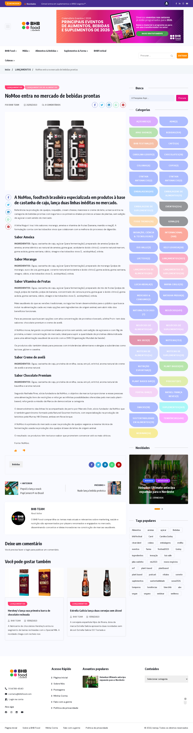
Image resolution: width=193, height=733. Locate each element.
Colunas (9, 60)
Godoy (178, 549)
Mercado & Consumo (143, 297)
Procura (182, 98)
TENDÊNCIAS (174, 418)
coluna (150, 542)
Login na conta (15, 699)
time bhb (168, 587)
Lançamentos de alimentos (144, 271)
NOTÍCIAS (174, 340)
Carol (151, 536)
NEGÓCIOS (173, 310)
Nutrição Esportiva (143, 368)
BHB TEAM (16, 620)
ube (179, 587)
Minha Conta (61, 695)
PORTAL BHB (143, 392)
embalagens (165, 542)
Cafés (174, 143)
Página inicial (61, 677)
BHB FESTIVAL (144, 143)
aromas (151, 530)
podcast (152, 574)
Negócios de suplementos (174, 327)
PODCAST (173, 381)
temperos (136, 587)
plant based (137, 574)
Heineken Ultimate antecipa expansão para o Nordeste (156, 490)
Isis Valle (143, 247)
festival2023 (163, 549)
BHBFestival (100, 50)
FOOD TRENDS (144, 221)
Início (7, 69)
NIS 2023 (143, 340)
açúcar (163, 530)
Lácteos (143, 258)
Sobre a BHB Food (31, 728)
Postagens (59, 689)
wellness (175, 593)
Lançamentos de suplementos (173, 271)
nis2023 (153, 561)
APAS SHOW (144, 132)
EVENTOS (174, 206)
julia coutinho (137, 561)
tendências (152, 587)
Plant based (173, 366)
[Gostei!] (15, 451)
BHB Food (10, 50)
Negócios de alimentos (143, 327)
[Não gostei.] (24, 451)
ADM (174, 121)
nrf (133, 568)
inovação (154, 555)
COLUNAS (143, 165)
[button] (157, 509)
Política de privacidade (66, 707)
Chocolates (173, 154)
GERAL (173, 221)
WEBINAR (143, 433)
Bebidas (16, 464)
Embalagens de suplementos (143, 208)
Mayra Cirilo (173, 284)
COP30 (174, 165)
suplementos (137, 581)
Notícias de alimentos (143, 353)
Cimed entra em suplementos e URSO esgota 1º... (64, 4)
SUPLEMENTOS (173, 407)
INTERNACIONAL (174, 234)
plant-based (146, 568)
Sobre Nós (59, 683)
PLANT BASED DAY (143, 381)
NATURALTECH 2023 (143, 312)
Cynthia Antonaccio (143, 178)
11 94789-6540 (15, 688)
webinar (160, 593)
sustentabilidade (157, 581)
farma (148, 549)
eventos (135, 549)
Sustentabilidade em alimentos (144, 420)
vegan (134, 593)
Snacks (143, 407)
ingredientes (137, 555)
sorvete (179, 574)
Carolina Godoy (144, 154)
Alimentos (136, 530)
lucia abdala (144, 284)
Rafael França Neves (173, 394)
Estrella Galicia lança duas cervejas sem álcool (96, 610)
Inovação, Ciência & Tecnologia (143, 234)
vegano (147, 593)
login (28, 549)
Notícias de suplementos (173, 353)
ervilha (180, 542)
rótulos (166, 574)
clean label (136, 542)
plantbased (164, 568)
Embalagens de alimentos (173, 193)
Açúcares (143, 121)
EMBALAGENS (143, 191)
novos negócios (171, 561)
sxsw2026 (176, 581)
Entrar (182, 55)
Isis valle (168, 555)
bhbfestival (137, 536)
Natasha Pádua (173, 295)
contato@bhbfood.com (20, 694)
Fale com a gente (63, 701)
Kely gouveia (174, 247)
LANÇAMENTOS (23, 69)
